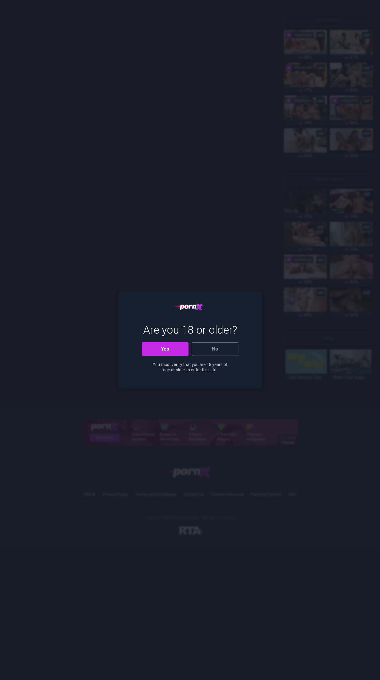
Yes (165, 349)
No (215, 349)
